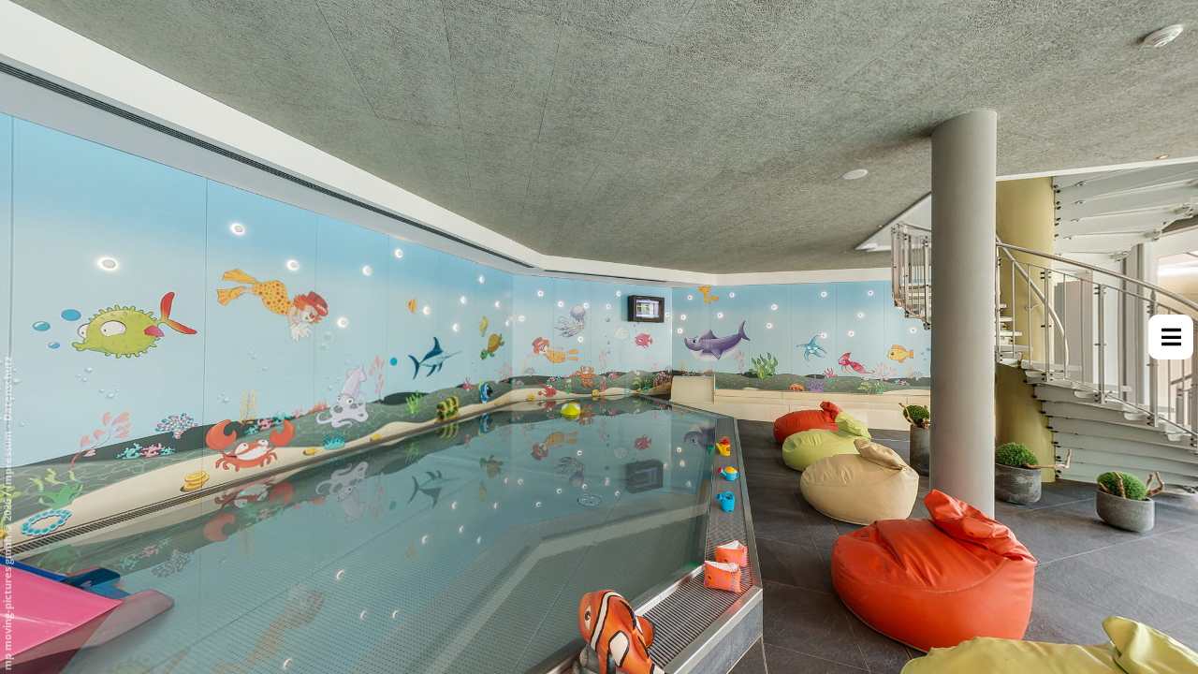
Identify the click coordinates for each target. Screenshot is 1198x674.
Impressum (7, 460)
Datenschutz (7, 389)
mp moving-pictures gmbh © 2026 (7, 583)
